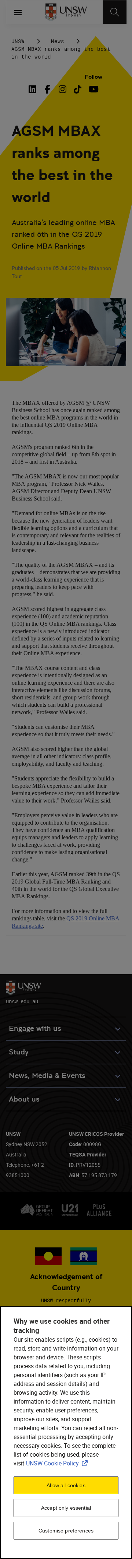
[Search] (114, 12)
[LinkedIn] (34, 89)
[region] (66, 1432)
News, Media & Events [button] (47, 1075)
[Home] (66, 12)
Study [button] (19, 1052)
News (57, 41)
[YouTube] (92, 89)
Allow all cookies (66, 1485)
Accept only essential (66, 1508)
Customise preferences (66, 1531)
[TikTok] (77, 89)
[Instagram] (62, 89)
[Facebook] (47, 89)
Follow (93, 76)
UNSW (18, 41)
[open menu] (18, 12)
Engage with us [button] (35, 1028)
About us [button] (24, 1099)
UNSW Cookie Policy (58, 1463)
